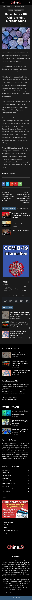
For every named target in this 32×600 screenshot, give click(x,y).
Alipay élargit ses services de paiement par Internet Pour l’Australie (8, 197)
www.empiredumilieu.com (9, 399)
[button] (29, 2)
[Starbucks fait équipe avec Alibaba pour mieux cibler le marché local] (6, 422)
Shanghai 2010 (8, 533)
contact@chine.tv (21, 593)
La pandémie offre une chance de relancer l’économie (18, 333)
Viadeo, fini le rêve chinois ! (21, 230)
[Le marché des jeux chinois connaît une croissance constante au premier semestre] (6, 413)
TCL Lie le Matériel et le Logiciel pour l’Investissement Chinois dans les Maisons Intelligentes (23, 198)
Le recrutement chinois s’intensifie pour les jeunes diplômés (21, 215)
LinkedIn (12, 173)
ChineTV (12, 318)
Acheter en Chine (8, 522)
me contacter (14, 456)
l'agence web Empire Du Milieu (19, 581)
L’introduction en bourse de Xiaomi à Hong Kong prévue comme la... (20, 430)
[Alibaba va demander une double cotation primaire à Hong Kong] (5, 324)
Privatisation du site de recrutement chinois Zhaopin (19, 224)
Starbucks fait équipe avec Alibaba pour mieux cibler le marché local (20, 421)
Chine (5, 527)
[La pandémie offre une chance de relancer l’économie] (5, 334)
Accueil (3, 6)
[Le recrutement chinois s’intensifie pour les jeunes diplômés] (6, 215)
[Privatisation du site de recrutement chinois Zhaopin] (6, 224)
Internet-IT (9, 6)
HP (8, 173)
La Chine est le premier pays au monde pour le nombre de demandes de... (20, 314)
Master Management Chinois (10, 445)
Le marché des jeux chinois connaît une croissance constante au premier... (20, 412)
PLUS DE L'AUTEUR (22, 208)
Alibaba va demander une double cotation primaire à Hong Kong (19, 324)
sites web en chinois (14, 454)
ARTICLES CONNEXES (9, 208)
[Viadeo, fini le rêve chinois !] (6, 232)
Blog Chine (7, 525)
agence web (23, 452)
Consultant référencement (11, 530)
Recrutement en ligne (19, 6)
